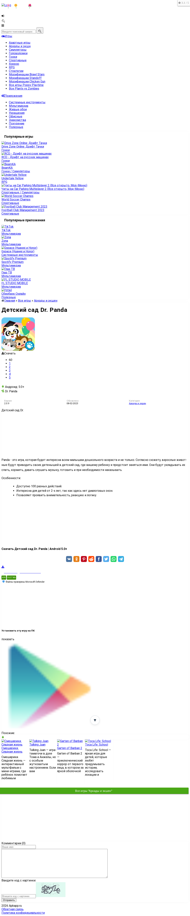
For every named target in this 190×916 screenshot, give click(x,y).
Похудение (16, 123)
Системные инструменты (27, 102)
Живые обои (18, 109)
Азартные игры (19, 42)
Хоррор (14, 64)
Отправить (9, 900)
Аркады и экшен (137, 403)
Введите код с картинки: (18, 880)
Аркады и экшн (20, 46)
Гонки (13, 57)
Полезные (16, 127)
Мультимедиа (18, 106)
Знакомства (17, 120)
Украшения (16, 113)
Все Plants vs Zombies (24, 88)
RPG (12, 67)
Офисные (15, 116)
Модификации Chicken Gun (27, 81)
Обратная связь (12, 909)
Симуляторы (18, 49)
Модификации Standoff (25, 78)
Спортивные (18, 60)
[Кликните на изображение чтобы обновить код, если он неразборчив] (50, 896)
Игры (8, 36)
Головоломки (18, 53)
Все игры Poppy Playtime (26, 85)
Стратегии (16, 71)
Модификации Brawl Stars (27, 74)
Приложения (13, 96)
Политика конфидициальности (23, 913)
